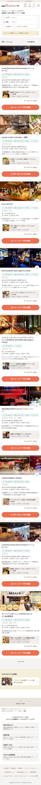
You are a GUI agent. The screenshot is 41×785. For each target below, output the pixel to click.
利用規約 (13, 768)
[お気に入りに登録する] (37, 65)
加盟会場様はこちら (22, 772)
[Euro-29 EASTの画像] (20, 191)
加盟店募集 (33, 772)
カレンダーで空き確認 (22, 107)
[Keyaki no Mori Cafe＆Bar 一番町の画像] (20, 124)
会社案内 (6, 768)
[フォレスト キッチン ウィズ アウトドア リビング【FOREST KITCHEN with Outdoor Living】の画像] (20, 324)
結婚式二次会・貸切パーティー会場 (11, 711)
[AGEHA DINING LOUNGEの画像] (20, 465)
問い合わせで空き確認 (22, 174)
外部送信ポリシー (10, 772)
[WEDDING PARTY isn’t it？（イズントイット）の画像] (20, 396)
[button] (20, 726)
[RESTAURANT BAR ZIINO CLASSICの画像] (20, 258)
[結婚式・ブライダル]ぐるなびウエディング (14, 709)
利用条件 (20, 768)
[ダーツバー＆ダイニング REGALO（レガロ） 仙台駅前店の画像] (20, 601)
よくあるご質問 (33, 776)
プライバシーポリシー (30, 768)
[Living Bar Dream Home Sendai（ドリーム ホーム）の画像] (20, 55)
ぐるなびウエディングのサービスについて (15, 776)
